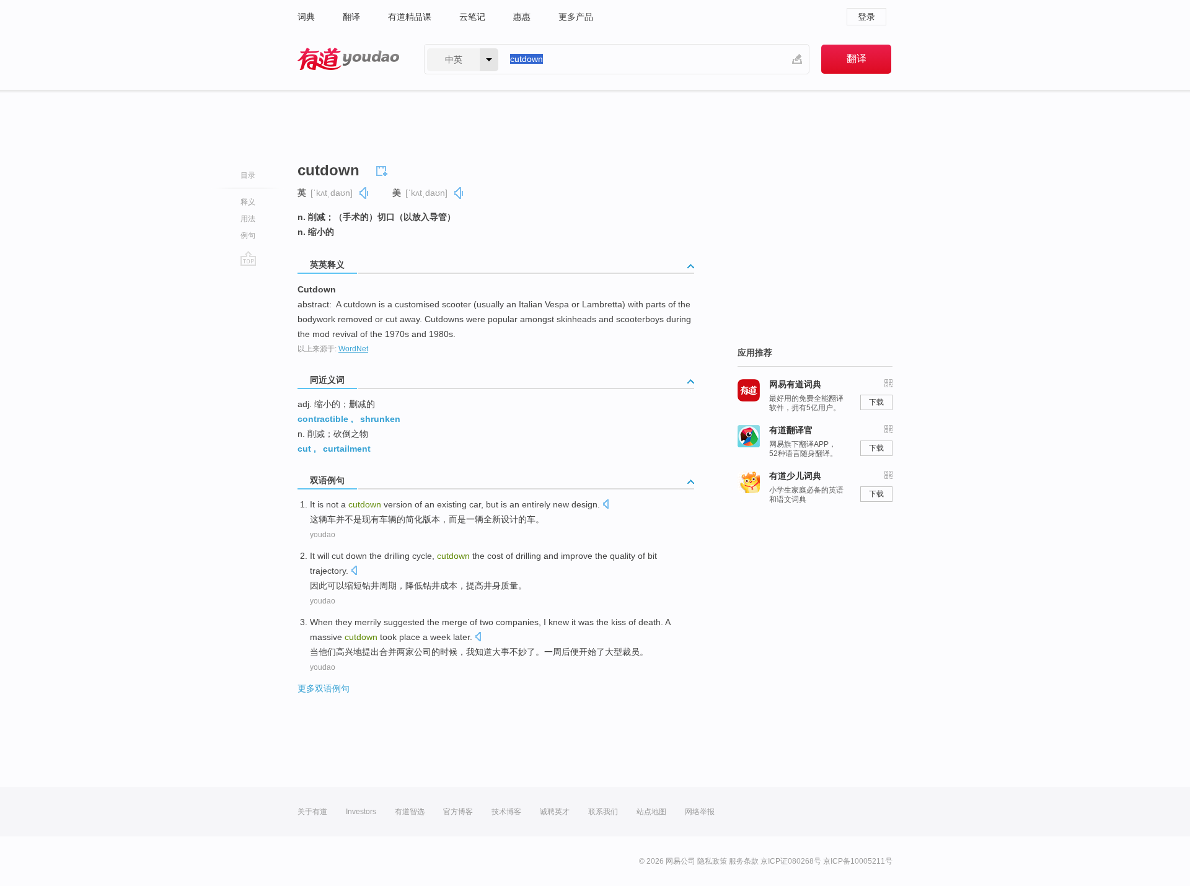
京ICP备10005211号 (857, 861)
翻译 (351, 17)
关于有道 (312, 811)
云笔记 (472, 17)
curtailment (347, 449)
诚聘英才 (555, 811)
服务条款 (744, 861)
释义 (247, 202)
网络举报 (700, 811)
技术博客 (506, 811)
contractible (323, 419)
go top (248, 258)
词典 (306, 17)
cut (304, 449)
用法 (247, 218)
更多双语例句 (324, 688)
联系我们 (603, 811)
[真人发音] (364, 193)
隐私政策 (712, 861)
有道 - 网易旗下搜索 (348, 59)
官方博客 (458, 811)
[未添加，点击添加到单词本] (383, 169)
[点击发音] (605, 505)
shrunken (380, 419)
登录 (866, 17)
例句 (247, 235)
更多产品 (575, 17)
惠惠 (522, 17)
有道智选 (410, 811)
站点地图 (651, 811)
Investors (361, 811)
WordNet (353, 348)
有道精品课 (409, 17)
